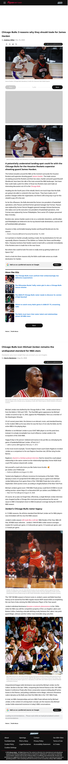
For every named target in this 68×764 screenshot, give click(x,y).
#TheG (33, 442)
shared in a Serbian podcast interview (25, 458)
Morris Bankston (10, 358)
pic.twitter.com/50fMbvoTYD (50, 490)
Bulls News (14, 331)
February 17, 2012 (32, 445)
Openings (22, 738)
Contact (36, 738)
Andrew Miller (9, 40)
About (7, 738)
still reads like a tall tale (30, 520)
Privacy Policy (38, 741)
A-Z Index (56, 744)
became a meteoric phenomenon (38, 606)
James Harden (37, 176)
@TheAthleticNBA (11, 224)
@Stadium (22, 224)
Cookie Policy (9, 744)
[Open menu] (5, 3)
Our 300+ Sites (58, 738)
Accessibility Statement (42, 744)
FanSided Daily (10, 741)
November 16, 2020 (37, 234)
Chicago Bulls (35, 186)
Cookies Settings (10, 748)
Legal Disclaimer (25, 744)
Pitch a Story (23, 741)
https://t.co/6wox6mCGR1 (30, 490)
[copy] (16, 44)
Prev (10, 87)
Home (7, 331)
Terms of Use (58, 741)
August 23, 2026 (27, 472)
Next (57, 87)
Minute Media (13, 752)
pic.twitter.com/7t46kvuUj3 (14, 470)
